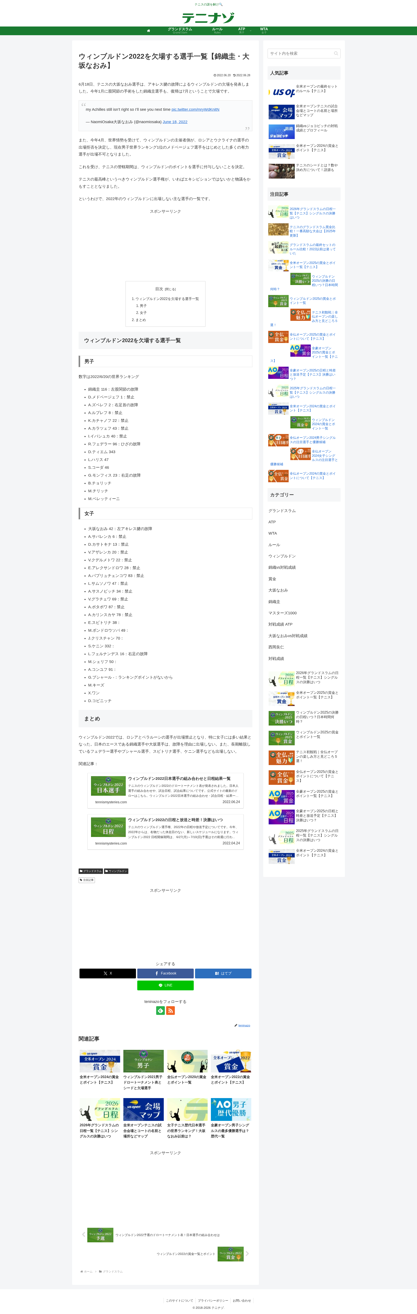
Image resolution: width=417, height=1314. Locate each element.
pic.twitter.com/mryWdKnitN (195, 109)
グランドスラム (92, 871)
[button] (336, 53)
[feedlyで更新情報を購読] (160, 1010)
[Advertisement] (165, 245)
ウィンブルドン (118, 871)
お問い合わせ (242, 1300)
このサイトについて (179, 1300)
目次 (159, 289)
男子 (143, 306)
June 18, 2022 (175, 122)
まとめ (141, 320)
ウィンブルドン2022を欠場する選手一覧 (167, 299)
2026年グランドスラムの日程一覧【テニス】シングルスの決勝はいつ (313, 213)
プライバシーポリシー (213, 1300)
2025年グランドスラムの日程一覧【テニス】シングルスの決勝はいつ (313, 392)
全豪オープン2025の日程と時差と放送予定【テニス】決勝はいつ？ (313, 374)
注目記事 (88, 880)
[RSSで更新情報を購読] (170, 1010)
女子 (143, 313)
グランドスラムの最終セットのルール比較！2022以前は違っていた (313, 249)
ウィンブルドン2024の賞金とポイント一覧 (323, 424)
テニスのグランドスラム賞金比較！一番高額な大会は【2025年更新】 (313, 231)
